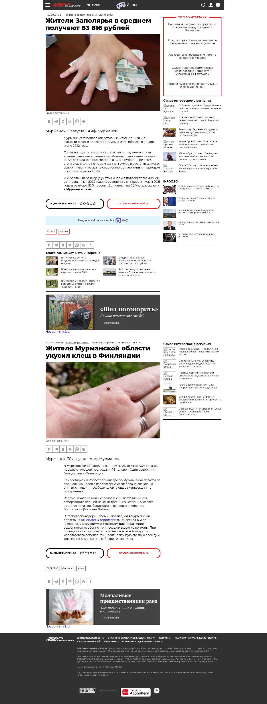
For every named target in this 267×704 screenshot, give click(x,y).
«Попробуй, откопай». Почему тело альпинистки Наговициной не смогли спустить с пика (199, 156)
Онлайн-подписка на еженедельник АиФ (131, 638)
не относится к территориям (98, 520)
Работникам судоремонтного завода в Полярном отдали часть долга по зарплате (137, 272)
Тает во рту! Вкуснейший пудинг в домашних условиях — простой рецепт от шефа (198, 132)
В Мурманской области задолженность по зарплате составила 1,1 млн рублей (135, 260)
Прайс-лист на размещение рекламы (196, 638)
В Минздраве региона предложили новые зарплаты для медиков (80, 260)
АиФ (66, 113)
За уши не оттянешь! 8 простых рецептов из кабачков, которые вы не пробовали (200, 399)
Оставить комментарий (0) (134, 203)
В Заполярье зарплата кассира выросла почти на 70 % (78, 271)
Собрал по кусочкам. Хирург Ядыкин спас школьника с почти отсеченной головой (200, 108)
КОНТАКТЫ (164, 638)
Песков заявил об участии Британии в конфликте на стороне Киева (198, 187)
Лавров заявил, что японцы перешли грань (199, 223)
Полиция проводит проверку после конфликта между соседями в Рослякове (192, 27)
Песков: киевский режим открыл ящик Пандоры (196, 199)
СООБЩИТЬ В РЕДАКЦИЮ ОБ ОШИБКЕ (142, 641)
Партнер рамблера (108, 690)
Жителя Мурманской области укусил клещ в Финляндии (192, 85)
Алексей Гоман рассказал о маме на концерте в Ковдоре (192, 56)
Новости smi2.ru (58, 331)
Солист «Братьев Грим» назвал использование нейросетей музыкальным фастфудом (192, 71)
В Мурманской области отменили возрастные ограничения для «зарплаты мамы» (80, 284)
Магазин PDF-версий (88, 641)
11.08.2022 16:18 (54, 14)
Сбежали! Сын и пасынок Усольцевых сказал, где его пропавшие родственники (200, 411)
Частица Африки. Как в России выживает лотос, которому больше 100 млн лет (199, 375)
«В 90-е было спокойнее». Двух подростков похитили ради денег (198, 386)
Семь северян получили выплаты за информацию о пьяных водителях (192, 42)
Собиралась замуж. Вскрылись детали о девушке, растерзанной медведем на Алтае (197, 363)
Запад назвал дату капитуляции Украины (196, 235)
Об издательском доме (90, 638)
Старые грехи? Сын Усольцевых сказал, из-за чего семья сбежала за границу (199, 120)
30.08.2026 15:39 (54, 342)
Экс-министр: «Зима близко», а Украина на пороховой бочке (195, 211)
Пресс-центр (111, 641)
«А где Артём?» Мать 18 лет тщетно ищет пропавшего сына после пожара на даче (198, 144)
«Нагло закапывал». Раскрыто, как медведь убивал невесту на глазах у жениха (199, 351)
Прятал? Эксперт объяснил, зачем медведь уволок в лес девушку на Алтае (198, 168)
